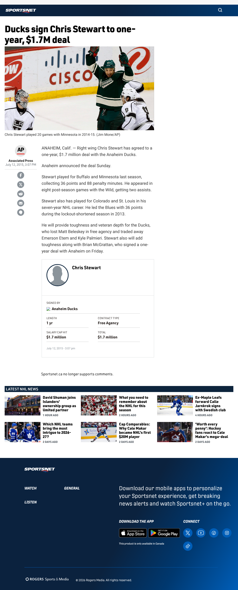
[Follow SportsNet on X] (187, 532)
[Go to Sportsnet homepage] (21, 11)
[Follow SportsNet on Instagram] (226, 532)
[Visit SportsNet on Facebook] (213, 532)
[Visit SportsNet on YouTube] (200, 532)
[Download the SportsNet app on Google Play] (164, 532)
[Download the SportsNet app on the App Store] (133, 532)
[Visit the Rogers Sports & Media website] (47, 579)
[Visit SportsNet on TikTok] (187, 546)
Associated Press (21, 161)
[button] (220, 10)
